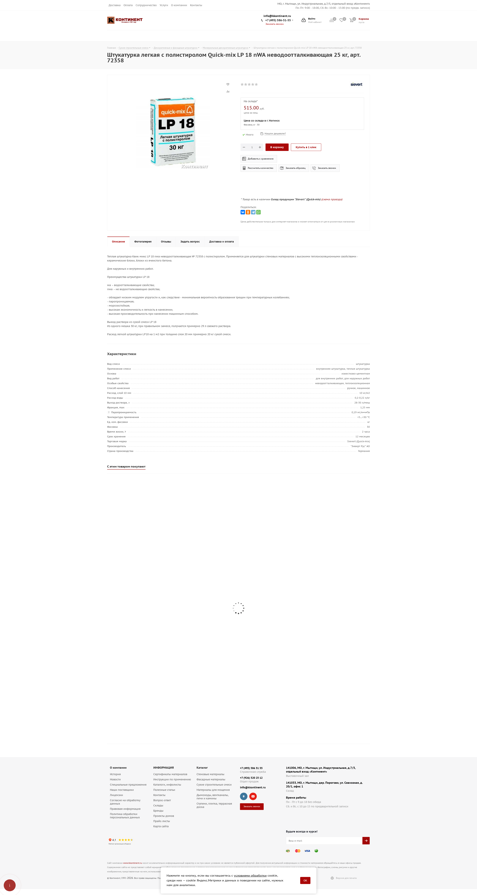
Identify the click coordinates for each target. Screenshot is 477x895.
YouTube (253, 796)
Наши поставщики (122, 790)
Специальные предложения (128, 784)
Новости (115, 779)
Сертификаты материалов (170, 774)
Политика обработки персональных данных (125, 815)
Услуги (164, 5)
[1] (242, 84)
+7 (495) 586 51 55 (251, 768)
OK (305, 880)
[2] (246, 84)
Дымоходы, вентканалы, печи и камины (212, 796)
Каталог (202, 767)
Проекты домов (163, 816)
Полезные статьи (164, 790)
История (115, 774)
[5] (256, 84)
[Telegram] (253, 212)
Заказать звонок (327, 168)
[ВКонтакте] (243, 212)
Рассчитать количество (260, 168)
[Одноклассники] (248, 212)
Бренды (158, 810)
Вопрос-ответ (162, 800)
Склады (158, 805)
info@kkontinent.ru (277, 16)
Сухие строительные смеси (214, 784)
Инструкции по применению (172, 779)
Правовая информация (125, 809)
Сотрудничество (146, 5)
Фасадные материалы (211, 779)
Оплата (128, 5)
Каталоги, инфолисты (167, 784)
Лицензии (116, 795)
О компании (179, 5)
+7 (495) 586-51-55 (278, 20)
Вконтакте (243, 796)
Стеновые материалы (210, 774)
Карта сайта (161, 826)
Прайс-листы (161, 821)
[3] (249, 84)
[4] (253, 84)
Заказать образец (296, 168)
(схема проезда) (331, 199)
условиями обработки (250, 875)
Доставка (115, 5)
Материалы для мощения (213, 790)
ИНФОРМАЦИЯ (163, 767)
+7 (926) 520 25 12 (251, 777)
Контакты (196, 5)
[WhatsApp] (258, 212)
